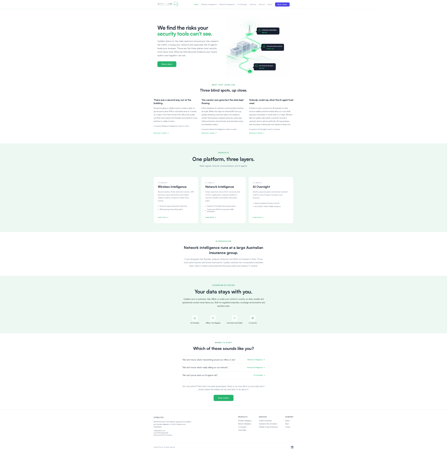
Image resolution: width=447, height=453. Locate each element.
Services (253, 4)
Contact (287, 427)
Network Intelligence (227, 4)
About (270, 4)
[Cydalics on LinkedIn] (292, 447)
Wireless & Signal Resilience (268, 427)
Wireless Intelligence (209, 4)
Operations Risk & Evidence (268, 424)
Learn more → (163, 217)
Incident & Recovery (265, 421)
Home (196, 4)
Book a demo (282, 4)
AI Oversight (242, 4)
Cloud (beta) (242, 430)
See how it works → (161, 133)
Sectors (262, 4)
